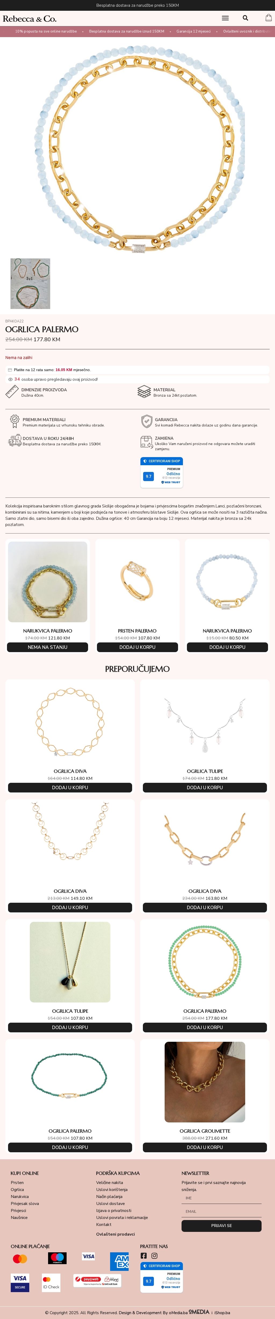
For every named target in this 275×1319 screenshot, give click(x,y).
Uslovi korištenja (112, 1190)
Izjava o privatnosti (113, 1211)
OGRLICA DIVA (70, 771)
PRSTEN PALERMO (137, 631)
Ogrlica (17, 1190)
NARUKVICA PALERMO (47, 631)
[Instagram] (154, 1255)
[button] (225, 17)
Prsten (17, 1183)
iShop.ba (222, 1313)
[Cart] (268, 18)
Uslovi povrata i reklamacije (122, 1218)
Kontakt (103, 1225)
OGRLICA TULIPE (205, 771)
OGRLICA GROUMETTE (205, 1131)
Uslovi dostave (110, 1204)
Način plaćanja (109, 1197)
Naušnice (19, 1218)
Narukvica (20, 1197)
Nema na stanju (47, 647)
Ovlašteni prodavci (115, 1234)
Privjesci (18, 1211)
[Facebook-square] (143, 1255)
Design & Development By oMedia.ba (154, 1313)
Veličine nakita (109, 1183)
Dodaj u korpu (137, 647)
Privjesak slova (25, 1204)
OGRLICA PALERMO (204, 1011)
